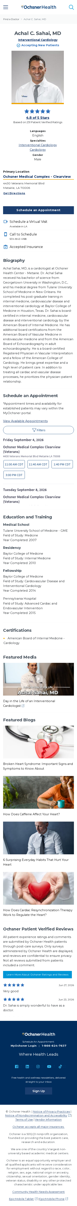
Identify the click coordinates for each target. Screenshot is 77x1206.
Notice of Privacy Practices (51, 1111)
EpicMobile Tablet (21, 1198)
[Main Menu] (6, 7)
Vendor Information (48, 1119)
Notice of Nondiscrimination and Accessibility (36, 1115)
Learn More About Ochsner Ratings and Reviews (37, 974)
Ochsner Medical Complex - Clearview (37, 177)
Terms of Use (24, 1119)
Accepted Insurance (26, 247)
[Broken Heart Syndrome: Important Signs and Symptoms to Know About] (38, 742)
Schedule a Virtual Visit (28, 224)
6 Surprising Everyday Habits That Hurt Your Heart (36, 862)
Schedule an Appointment (38, 210)
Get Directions (14, 193)
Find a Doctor (11, 19)
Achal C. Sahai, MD (35, 19)
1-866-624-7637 (54, 1045)
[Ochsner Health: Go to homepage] (38, 6)
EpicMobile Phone (51, 1198)
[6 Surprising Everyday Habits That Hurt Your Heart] (38, 838)
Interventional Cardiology (37, 40)
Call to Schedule (23, 236)
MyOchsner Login (24, 1045)
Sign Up (42, 1091)
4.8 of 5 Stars (37, 118)
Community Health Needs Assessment (38, 1191)
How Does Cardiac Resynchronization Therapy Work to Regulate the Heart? (37, 912)
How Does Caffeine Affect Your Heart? (31, 814)
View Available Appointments (25, 421)
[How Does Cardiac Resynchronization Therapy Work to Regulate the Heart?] (38, 888)
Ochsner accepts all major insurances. (38, 1126)
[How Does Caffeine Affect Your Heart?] (38, 792)
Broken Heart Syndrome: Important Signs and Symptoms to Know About (38, 766)
